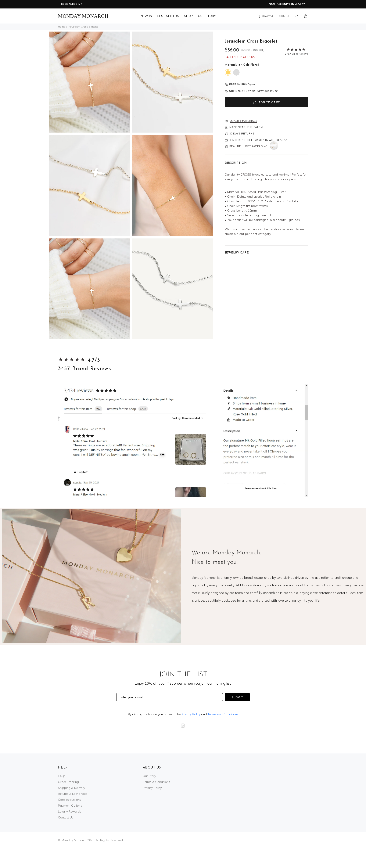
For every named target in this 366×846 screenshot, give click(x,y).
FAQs (61, 776)
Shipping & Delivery (71, 788)
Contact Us (65, 817)
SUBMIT (237, 697)
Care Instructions (69, 800)
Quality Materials (243, 120)
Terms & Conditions (156, 782)
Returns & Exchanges (72, 794)
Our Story (149, 776)
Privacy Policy (191, 714)
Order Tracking (68, 782)
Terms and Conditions (223, 714)
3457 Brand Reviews (84, 369)
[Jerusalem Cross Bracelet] (89, 82)
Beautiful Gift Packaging (248, 146)
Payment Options (70, 805)
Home (61, 26)
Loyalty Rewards (69, 811)
